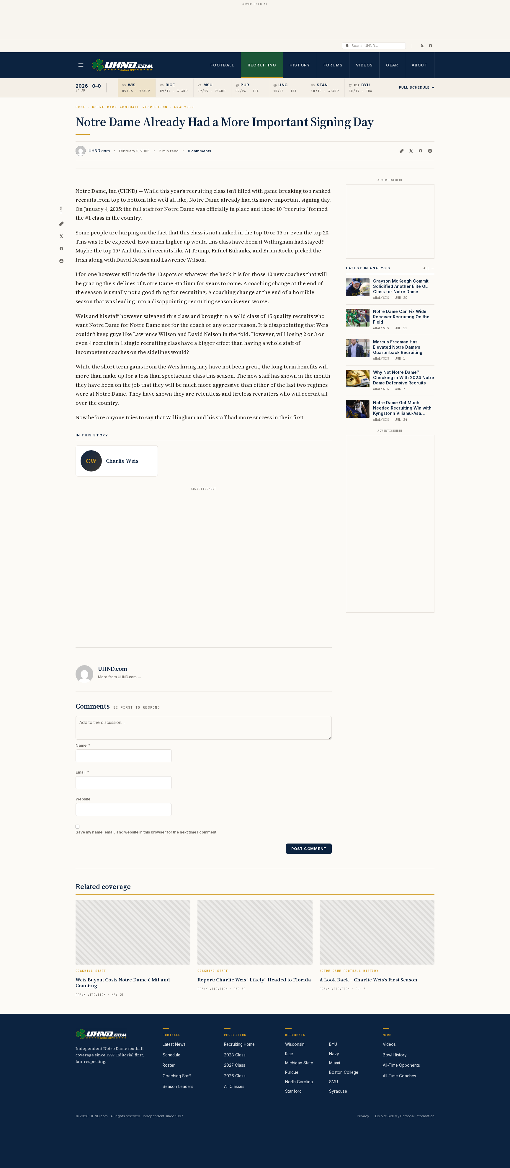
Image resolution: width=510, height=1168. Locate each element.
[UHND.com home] (101, 1034)
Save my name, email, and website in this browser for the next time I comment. (147, 832)
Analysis (184, 107)
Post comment (308, 848)
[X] (422, 45)
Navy (334, 1053)
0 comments (199, 151)
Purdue (291, 1072)
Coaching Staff (177, 1076)
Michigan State (299, 1063)
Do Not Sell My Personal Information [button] (404, 1116)
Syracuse (338, 1091)
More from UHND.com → (119, 677)
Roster (169, 1065)
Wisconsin (295, 1044)
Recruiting (262, 65)
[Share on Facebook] (420, 150)
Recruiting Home (239, 1044)
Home (81, 107)
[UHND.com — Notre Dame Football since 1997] (122, 65)
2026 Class (235, 1076)
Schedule (171, 1055)
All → (428, 268)
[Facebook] (430, 45)
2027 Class (234, 1065)
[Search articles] (347, 46)
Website (83, 799)
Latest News (174, 1044)
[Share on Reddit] (430, 150)
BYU (333, 1044)
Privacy (363, 1116)
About (420, 65)
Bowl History (395, 1055)
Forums (333, 65)
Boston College (343, 1072)
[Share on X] (411, 150)
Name (83, 745)
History (300, 65)
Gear (392, 65)
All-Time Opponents (401, 1065)
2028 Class (235, 1055)
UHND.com (99, 151)
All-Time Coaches (399, 1076)
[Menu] (81, 65)
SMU (333, 1081)
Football (222, 65)
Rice (289, 1053)
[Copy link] (401, 150)
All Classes (234, 1086)
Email (82, 772)
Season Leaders (178, 1086)
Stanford (293, 1091)
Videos (364, 65)
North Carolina (299, 1081)
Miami (334, 1063)
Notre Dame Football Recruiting (130, 107)
